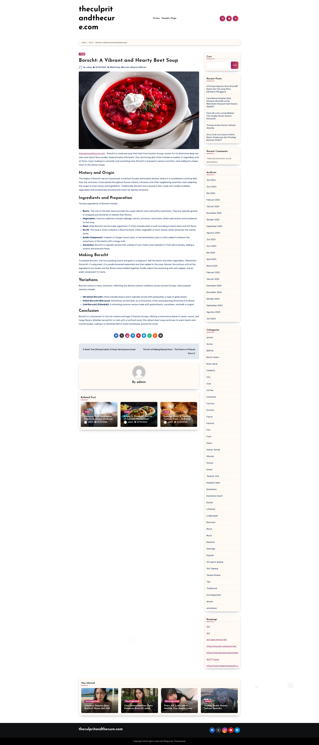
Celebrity (210, 370)
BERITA (209, 351)
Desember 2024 (214, 285)
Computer (211, 397)
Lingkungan (212, 516)
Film (208, 430)
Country (210, 403)
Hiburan (210, 456)
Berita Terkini (212, 357)
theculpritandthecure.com (97, 18)
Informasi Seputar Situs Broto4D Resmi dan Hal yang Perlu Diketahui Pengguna (222, 89)
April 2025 (211, 259)
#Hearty (133, 67)
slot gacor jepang (214, 562)
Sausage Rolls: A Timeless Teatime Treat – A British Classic (177, 419)
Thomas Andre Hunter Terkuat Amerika (221, 126)
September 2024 (214, 305)
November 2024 (214, 292)
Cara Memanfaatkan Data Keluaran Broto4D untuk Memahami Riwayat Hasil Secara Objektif (221, 102)
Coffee (209, 390)
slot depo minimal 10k (216, 640)
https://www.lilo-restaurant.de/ (221, 646)
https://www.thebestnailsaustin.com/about (226, 666)
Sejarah (210, 555)
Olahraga (210, 549)
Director (210, 410)
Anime (209, 344)
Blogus (167, 741)
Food (82, 54)
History (209, 463)
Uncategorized (213, 595)
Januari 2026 (212, 206)
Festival (210, 423)
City (208, 377)
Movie (209, 529)
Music (209, 535)
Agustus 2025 (213, 233)
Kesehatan (211, 489)
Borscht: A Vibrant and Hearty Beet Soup (128, 60)
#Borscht (125, 67)
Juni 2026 (211, 186)
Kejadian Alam (213, 483)
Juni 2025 (211, 246)
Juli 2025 (211, 239)
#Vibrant (142, 67)
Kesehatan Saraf (214, 496)
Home (156, 18)
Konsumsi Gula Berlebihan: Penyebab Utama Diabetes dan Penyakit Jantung (98, 419)
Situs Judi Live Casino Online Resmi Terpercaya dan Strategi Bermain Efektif (221, 137)
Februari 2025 (213, 272)
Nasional (210, 542)
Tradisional (211, 588)
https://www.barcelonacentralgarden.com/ (226, 653)
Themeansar (179, 741)
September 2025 (214, 226)
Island (209, 469)
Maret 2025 (211, 266)
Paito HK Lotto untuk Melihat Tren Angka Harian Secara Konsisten (220, 116)
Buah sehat (212, 364)
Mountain (211, 522)
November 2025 (214, 213)
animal (209, 337)
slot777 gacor (212, 659)
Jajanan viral (212, 476)
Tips (208, 582)
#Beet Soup (115, 67)
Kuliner (209, 502)
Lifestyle (210, 509)
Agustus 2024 (213, 312)
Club (208, 384)
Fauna (209, 417)
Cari (209, 56)
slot (208, 626)
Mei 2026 (210, 193)
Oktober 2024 (213, 299)
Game (209, 443)
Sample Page (169, 18)
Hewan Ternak (213, 450)
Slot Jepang (212, 568)
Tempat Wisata (213, 575)
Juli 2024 (211, 319)
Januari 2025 (212, 279)
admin (89, 67)
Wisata (209, 601)
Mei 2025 (210, 252)
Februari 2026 (213, 200)
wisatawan (211, 608)
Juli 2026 (211, 180)
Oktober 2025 (212, 219)
